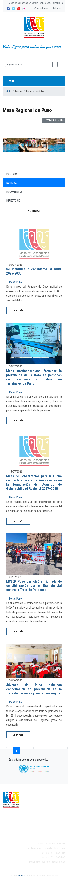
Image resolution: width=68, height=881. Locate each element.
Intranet (56, 8)
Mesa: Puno (15, 282)
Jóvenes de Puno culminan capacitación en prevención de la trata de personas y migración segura (34, 689)
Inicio (8, 91)
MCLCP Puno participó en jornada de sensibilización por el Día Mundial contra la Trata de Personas (34, 585)
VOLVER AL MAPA (55, 120)
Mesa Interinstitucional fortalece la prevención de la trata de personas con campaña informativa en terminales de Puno (34, 377)
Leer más (18, 310)
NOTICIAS (11, 182)
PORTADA (11, 174)
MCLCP (21, 875)
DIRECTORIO (13, 200)
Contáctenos (41, 8)
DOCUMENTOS (14, 191)
